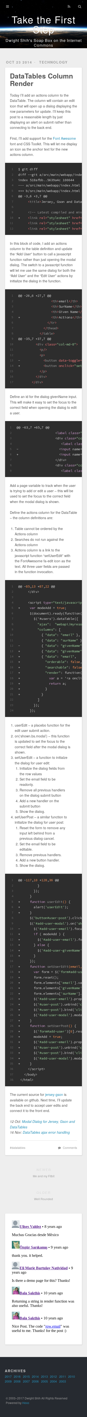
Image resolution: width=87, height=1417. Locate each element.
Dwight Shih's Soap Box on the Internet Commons (44, 43)
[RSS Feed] (69, 6)
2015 (26, 1376)
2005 (44, 1381)
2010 (71, 1376)
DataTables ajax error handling (46, 1132)
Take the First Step (44, 24)
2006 (35, 1381)
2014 (35, 1376)
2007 (26, 1381)
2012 (53, 1376)
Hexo (25, 1403)
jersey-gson (54, 1094)
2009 (8, 1381)
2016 (17, 1376)
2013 (44, 1376)
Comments (70, 1148)
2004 (53, 1381)
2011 (62, 1376)
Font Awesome (64, 138)
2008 (17, 1381)
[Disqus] (43, 1278)
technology (53, 62)
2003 (62, 1381)
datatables (18, 1148)
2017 (8, 1376)
